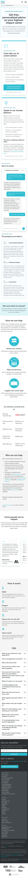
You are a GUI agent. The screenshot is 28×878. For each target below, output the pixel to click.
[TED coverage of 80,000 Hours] (10, 871)
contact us (6, 846)
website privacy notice (18, 854)
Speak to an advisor (9, 766)
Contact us (4, 835)
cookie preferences (5, 856)
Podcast (4, 799)
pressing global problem (17, 761)
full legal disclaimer (9, 854)
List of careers (5, 781)
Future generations (6, 784)
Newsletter (4, 804)
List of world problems (7, 778)
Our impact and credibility (8, 830)
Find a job (4, 819)
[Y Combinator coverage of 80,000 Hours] (14, 874)
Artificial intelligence (6, 786)
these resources (14, 489)
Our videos (4, 802)
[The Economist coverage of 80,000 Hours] (6, 867)
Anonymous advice (6, 787)
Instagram (4, 807)
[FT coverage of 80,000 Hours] (13, 867)
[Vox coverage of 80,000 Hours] (20, 871)
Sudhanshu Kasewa (7, 505)
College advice (5, 789)
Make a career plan (6, 822)
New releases (5, 790)
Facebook (4, 810)
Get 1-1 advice (5, 821)
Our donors (4, 833)
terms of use (3, 855)
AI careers (4, 776)
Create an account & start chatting (14, 87)
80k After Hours (6, 801)
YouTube (4, 813)
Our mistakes (5, 832)
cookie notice (14, 855)
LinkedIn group (5, 809)
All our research (5, 792)
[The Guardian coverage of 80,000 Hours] (21, 867)
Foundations (5, 782)
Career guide (5, 774)
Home (2, 5)
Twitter (3, 806)
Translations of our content (8, 794)
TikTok (3, 812)
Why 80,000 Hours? (7, 827)
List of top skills (5, 779)
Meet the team (5, 828)
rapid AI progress (17, 474)
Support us (4, 836)
